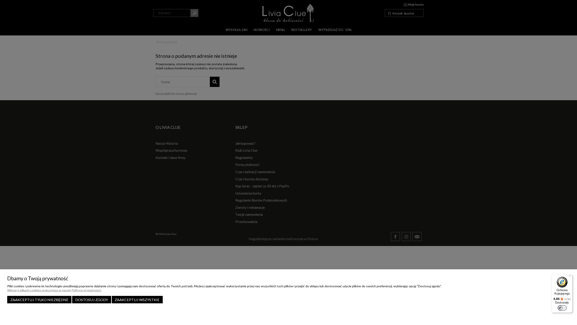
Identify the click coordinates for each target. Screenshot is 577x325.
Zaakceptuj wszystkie (137, 299)
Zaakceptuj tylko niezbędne (39, 299)
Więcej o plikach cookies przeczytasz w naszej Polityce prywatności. (54, 290)
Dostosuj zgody (91, 299)
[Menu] (569, 277)
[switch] (562, 308)
